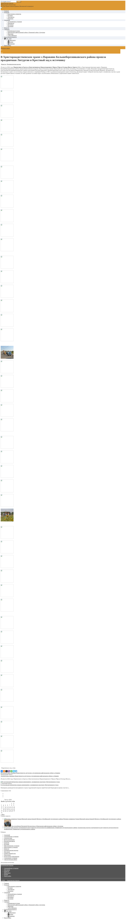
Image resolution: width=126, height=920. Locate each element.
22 (12, 809)
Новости (6, 28)
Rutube (6, 874)
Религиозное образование (11, 856)
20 (8, 809)
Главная (6, 11)
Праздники (7, 855)
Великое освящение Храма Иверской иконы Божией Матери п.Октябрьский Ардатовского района (92, 819)
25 (3, 811)
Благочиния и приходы (14, 14)
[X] (6, 771)
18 (3, 809)
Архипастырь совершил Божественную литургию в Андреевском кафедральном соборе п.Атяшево (30, 776)
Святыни (6, 29)
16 (14, 807)
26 (5, 811)
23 (14, 809)
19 (5, 809)
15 (12, 807)
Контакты (10, 18)
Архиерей (7, 20)
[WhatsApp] (11, 771)
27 (8, 811)
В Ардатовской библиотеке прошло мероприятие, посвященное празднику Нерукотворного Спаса (29, 785)
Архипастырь (8, 838)
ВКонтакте (7, 873)
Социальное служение (10, 858)
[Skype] (14, 771)
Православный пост (10, 853)
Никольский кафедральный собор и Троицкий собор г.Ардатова (26, 32)
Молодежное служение (11, 847)
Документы (11, 17)
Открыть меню (5, 48)
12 (5, 807)
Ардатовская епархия (7, 865)
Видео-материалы (9, 839)
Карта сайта (7, 45)
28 (10, 811)
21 (10, 809)
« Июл (2, 814)
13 (8, 807)
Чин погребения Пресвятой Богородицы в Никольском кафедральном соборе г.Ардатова (37, 826)
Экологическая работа (10, 859)
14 (10, 807)
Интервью (11, 24)
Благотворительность (10, 37)
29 (12, 811)
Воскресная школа (9, 841)
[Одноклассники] (4, 771)
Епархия (6, 12)
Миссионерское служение (11, 845)
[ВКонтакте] (2, 771)
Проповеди (11, 23)
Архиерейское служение (15, 21)
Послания (10, 26)
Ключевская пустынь (14, 31)
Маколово (10, 34)
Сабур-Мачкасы (12, 35)
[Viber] (9, 771)
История (10, 15)
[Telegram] (16, 771)
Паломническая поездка (14, 64)
